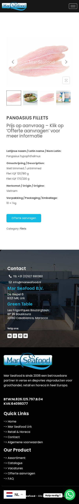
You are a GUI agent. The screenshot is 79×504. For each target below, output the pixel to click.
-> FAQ (9, 478)
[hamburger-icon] (73, 6)
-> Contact (12, 437)
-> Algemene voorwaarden (23, 442)
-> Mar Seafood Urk (18, 427)
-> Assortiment (15, 458)
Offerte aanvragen (24, 218)
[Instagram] (15, 336)
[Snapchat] (20, 336)
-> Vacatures (13, 468)
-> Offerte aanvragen (19, 473)
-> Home (10, 421)
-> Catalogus (13, 463)
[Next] (66, 62)
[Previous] (12, 62)
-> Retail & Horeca (17, 432)
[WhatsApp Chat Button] (69, 494)
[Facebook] (9, 336)
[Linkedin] (25, 336)
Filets (23, 228)
